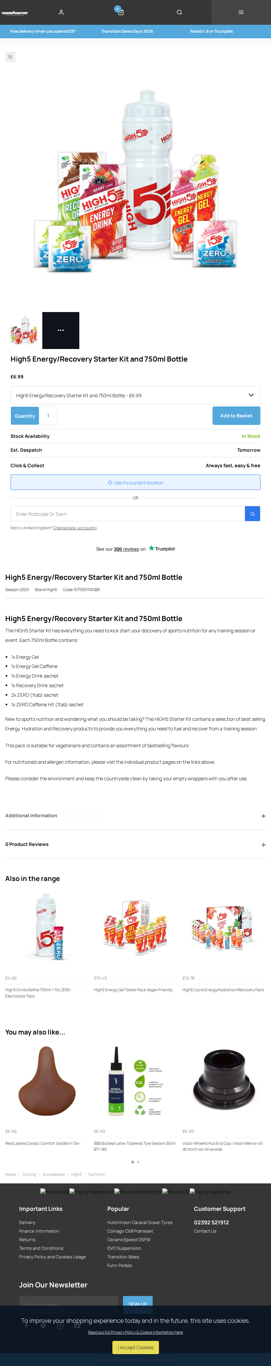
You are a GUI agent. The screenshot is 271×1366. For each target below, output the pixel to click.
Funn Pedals (119, 1265)
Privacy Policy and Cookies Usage (52, 1257)
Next (260, 1105)
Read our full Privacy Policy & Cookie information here (135, 1332)
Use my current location (137, 482)
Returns (27, 1240)
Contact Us (205, 1231)
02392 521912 (211, 1222)
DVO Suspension (124, 1248)
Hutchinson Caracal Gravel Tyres (140, 1222)
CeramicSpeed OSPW (128, 1240)
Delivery (27, 1222)
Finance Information (39, 1231)
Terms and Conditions (41, 1248)
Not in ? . (54, 528)
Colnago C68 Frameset (130, 1231)
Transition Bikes (123, 1257)
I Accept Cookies (135, 1347)
